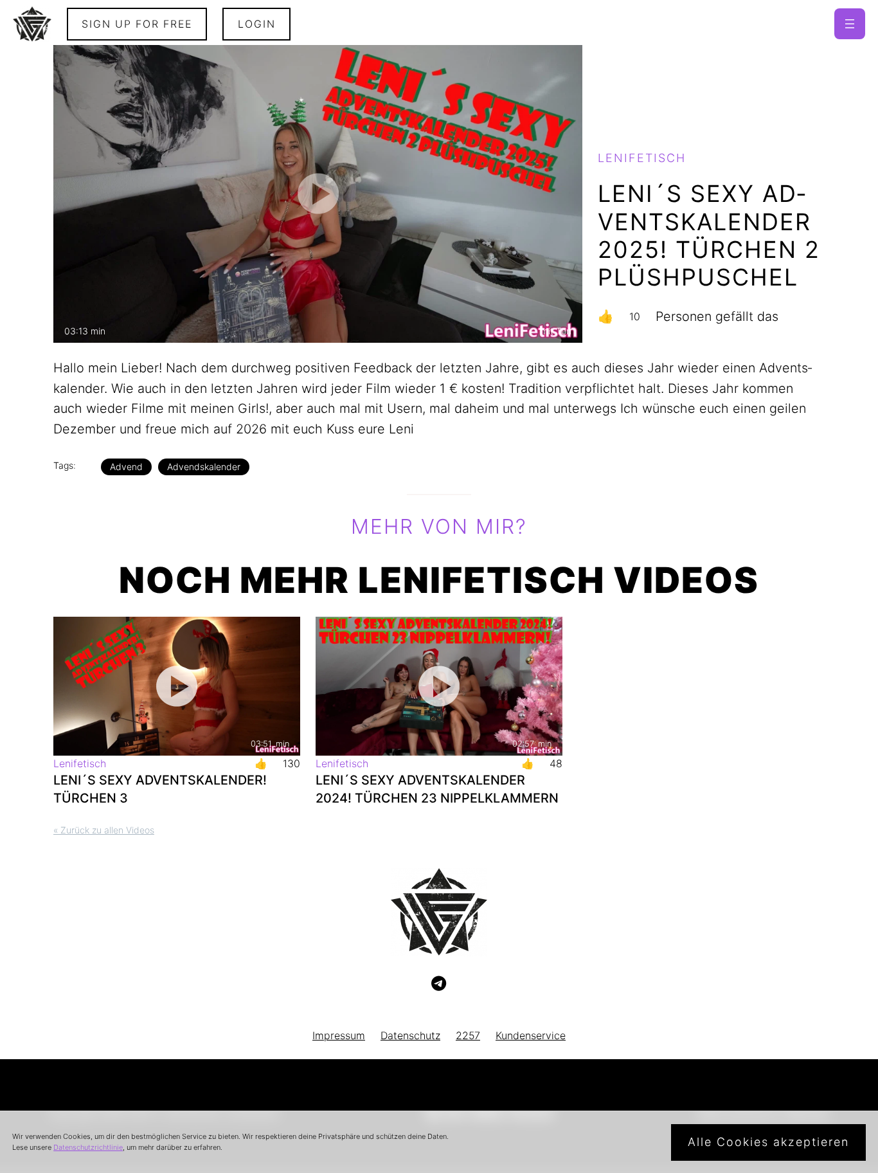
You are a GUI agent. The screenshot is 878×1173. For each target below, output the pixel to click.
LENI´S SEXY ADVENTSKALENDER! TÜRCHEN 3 (160, 789)
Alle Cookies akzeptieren (768, 1142)
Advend (126, 466)
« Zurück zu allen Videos (103, 829)
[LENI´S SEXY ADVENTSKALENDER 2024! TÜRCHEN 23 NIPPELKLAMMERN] (439, 686)
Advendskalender (203, 466)
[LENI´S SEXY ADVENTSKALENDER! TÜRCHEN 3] (176, 686)
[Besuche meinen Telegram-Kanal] (438, 984)
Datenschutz (410, 1036)
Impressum (338, 1036)
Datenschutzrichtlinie (88, 1147)
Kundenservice (531, 1036)
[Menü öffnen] (849, 24)
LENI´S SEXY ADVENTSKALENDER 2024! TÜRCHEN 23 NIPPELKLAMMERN (437, 789)
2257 (468, 1036)
